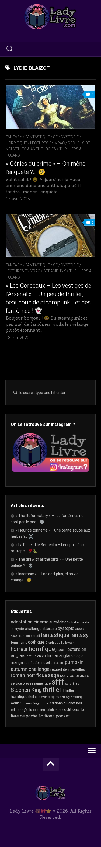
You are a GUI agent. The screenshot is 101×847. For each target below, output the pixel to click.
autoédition (59, 622)
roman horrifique (29, 675)
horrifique (42, 648)
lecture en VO (36, 656)
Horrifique (16, 143)
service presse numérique (31, 683)
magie (78, 656)
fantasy (79, 635)
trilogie (67, 697)
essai (14, 636)
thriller (52, 689)
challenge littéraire (41, 628)
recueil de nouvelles (67, 669)
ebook (79, 629)
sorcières (72, 683)
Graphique (52, 642)
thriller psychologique (44, 697)
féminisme (19, 642)
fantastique (55, 635)
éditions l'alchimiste (48, 710)
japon (60, 649)
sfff (57, 681)
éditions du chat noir (66, 703)
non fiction (32, 663)
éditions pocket (54, 715)
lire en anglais (60, 655)
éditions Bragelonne (34, 703)
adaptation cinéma (29, 621)
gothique (36, 642)
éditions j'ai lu (21, 710)
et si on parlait (29, 636)
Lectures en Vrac (47, 143)
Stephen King (26, 690)
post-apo (58, 663)
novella (47, 663)
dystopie (66, 628)
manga (17, 662)
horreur (19, 649)
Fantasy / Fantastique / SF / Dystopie (42, 137)
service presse (74, 675)
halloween (67, 642)
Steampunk (54, 271)
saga (53, 675)
